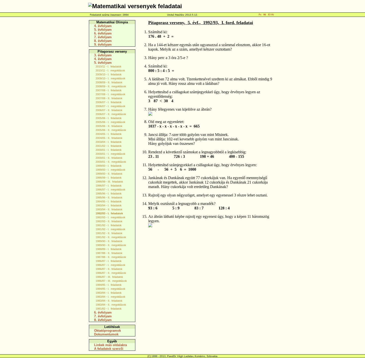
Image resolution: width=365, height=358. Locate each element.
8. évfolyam (103, 41)
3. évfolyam (103, 55)
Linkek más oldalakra (110, 345)
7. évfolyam (103, 37)
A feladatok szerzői (108, 349)
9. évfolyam (103, 44)
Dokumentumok (106, 334)
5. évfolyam (103, 30)
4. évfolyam (103, 26)
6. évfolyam (103, 33)
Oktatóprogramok (107, 330)
